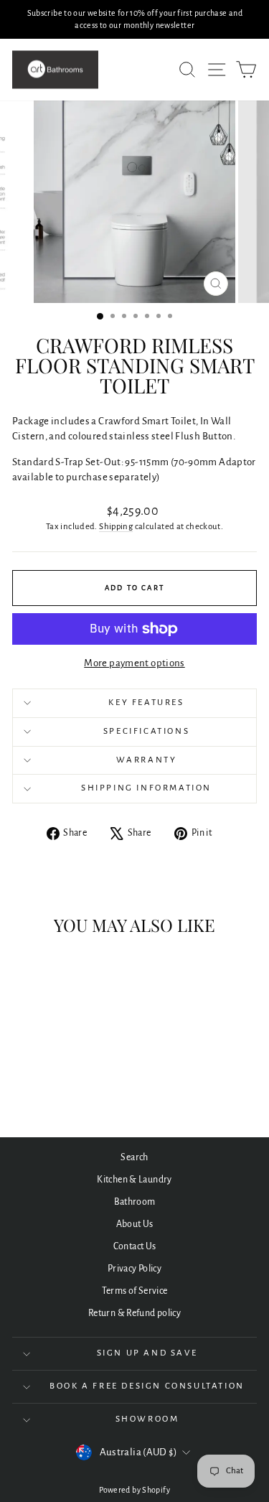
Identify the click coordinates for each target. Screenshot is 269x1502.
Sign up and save (147, 1353)
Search (134, 1157)
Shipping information (146, 788)
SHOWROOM (147, 1419)
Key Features (146, 702)
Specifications (146, 731)
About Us (135, 1224)
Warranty (146, 760)
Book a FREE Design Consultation (147, 1386)
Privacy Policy (134, 1269)
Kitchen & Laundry (134, 1180)
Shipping (116, 526)
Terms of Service (135, 1291)
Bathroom (135, 1202)
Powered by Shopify (134, 1489)
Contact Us (134, 1246)
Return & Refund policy (134, 1313)
